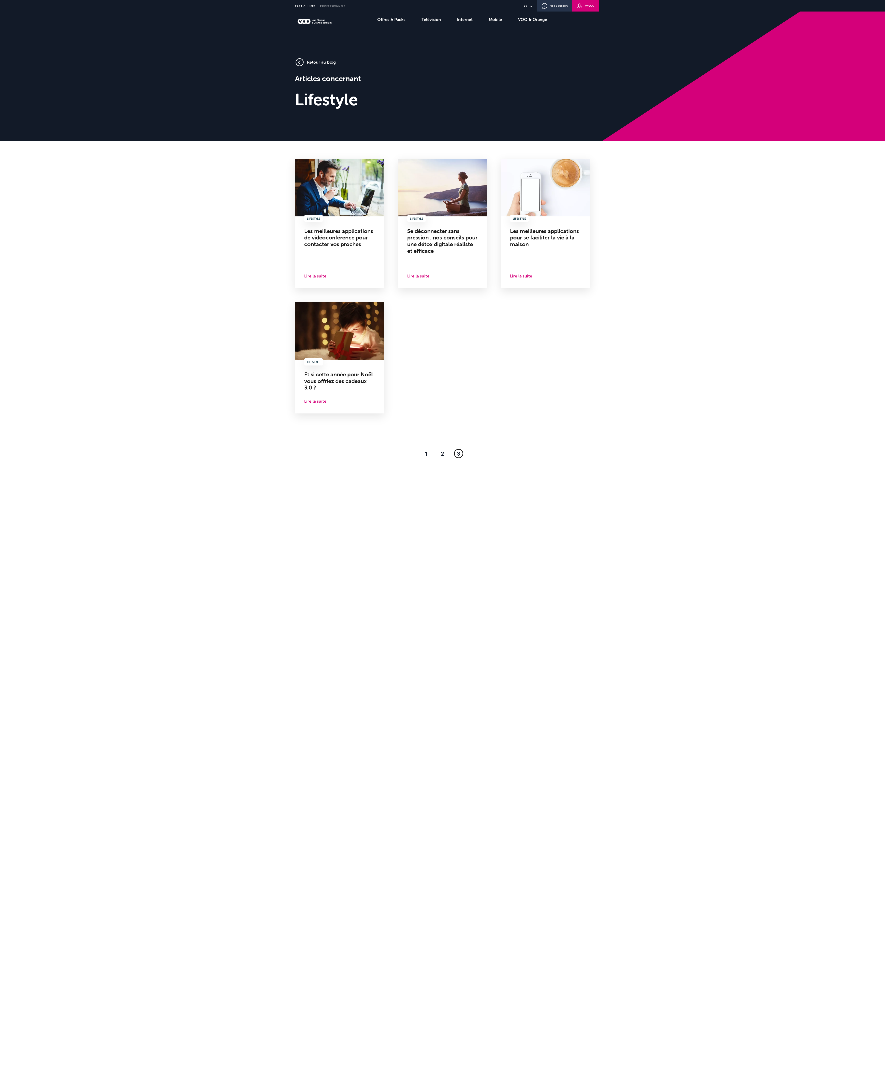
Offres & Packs (391, 19)
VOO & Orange (532, 19)
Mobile (495, 19)
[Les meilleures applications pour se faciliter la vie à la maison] (545, 223)
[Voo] (314, 21)
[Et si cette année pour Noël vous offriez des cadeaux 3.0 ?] (339, 357)
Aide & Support (559, 5)
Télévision (431, 19)
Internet (465, 19)
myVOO (589, 5)
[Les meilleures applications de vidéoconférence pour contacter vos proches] (339, 223)
